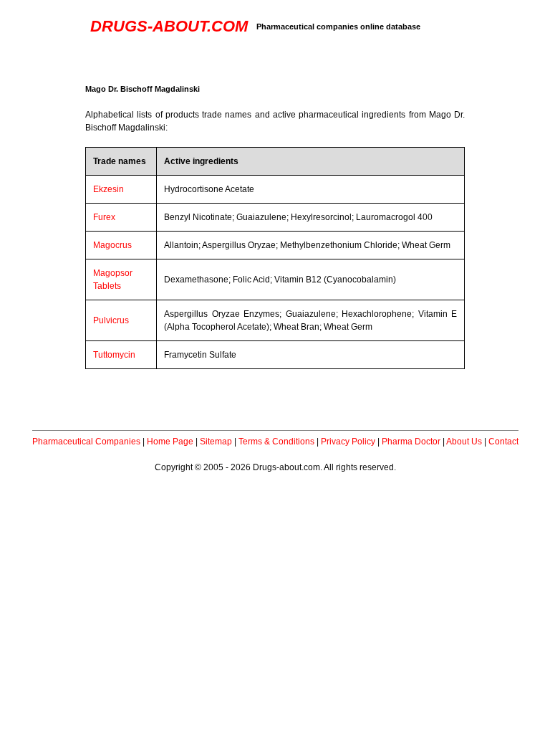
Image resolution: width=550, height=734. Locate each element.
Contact (503, 442)
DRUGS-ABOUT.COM (169, 26)
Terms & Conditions (276, 442)
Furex (104, 217)
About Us (464, 442)
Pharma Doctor (411, 442)
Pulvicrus (111, 320)
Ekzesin (108, 189)
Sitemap (216, 442)
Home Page (170, 442)
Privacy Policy (348, 442)
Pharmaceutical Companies (86, 442)
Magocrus (112, 245)
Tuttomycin (114, 355)
